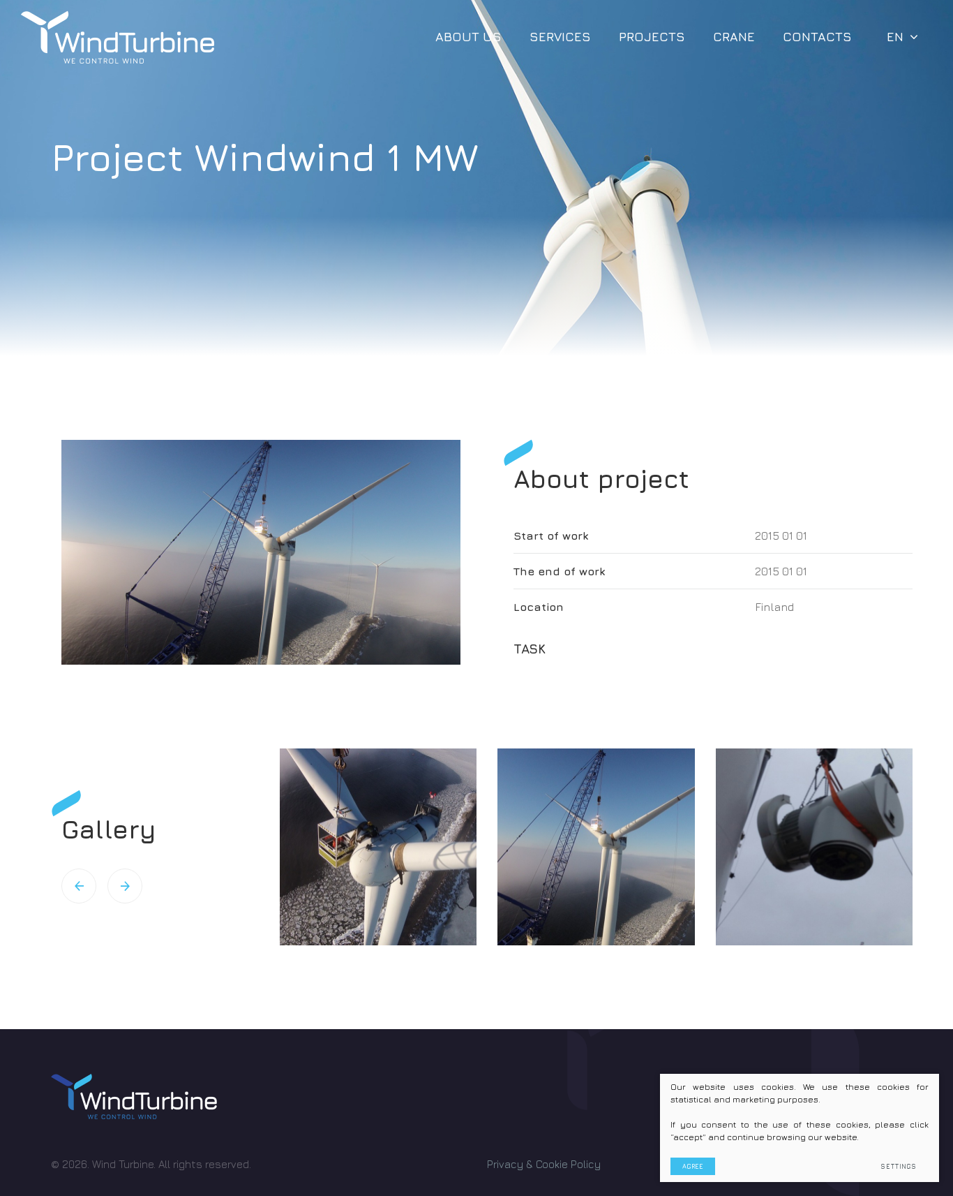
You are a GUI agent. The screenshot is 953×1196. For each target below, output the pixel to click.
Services (560, 36)
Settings (898, 1166)
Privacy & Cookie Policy (544, 1164)
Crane (734, 36)
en (895, 36)
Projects (652, 36)
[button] (78, 886)
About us (468, 36)
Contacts (817, 36)
